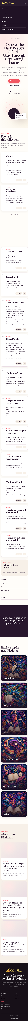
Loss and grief (18, 998)
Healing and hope (19, 995)
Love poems (5, 13)
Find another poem (14, 1018)
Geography (4, 583)
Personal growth (7, 17)
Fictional (17, 38)
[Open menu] (25, 2)
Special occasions (5, 1006)
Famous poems (4, 995)
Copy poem (18, 179)
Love (16, 993)
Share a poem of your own (14, 629)
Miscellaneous (4, 594)
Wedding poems (5, 1008)
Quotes (3, 998)
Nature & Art (4, 579)
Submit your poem (8, 29)
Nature (4, 21)
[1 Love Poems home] (7, 2)
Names (3, 586)
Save (24, 179)
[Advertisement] (14, 229)
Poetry (3, 597)
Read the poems (14, 80)
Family (4, 25)
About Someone (5, 590)
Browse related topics (14, 85)
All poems (5, 9)
